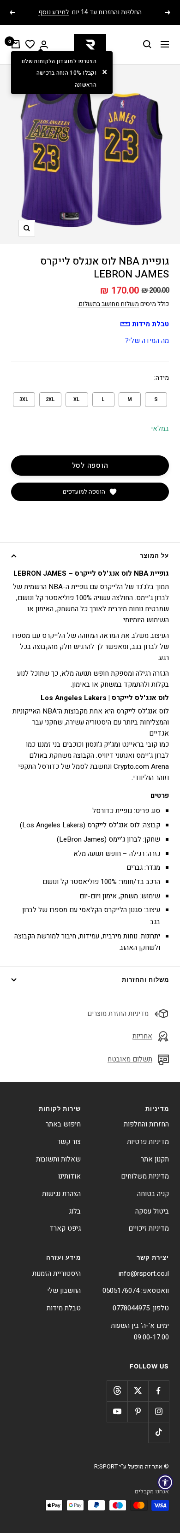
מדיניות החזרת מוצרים (118, 1013)
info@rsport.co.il (144, 1273)
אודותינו (69, 1176)
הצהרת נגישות (61, 1194)
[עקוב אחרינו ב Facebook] (158, 1390)
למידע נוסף (53, 12)
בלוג (75, 1211)
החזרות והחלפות (146, 1124)
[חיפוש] (147, 44)
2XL (50, 399)
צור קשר (69, 1142)
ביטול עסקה (152, 1211)
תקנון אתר (155, 1159)
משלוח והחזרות (145, 979)
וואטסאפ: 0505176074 (135, 1290)
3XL (24, 399)
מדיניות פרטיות (148, 1142)
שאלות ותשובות (58, 1159)
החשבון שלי (64, 1290)
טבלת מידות (64, 1308)
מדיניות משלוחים (145, 1176)
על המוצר (154, 555)
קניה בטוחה (153, 1194)
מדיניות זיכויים (148, 1228)
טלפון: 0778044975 (141, 1308)
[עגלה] (15, 44)
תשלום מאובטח (130, 1059)
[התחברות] (44, 44)
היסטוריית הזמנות (56, 1273)
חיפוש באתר (63, 1124)
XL (76, 399)
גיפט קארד (65, 1228)
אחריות (142, 1036)
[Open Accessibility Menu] (165, 1482)
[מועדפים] (30, 44)
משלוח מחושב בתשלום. (108, 304)
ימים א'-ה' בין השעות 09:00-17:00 (140, 1332)
